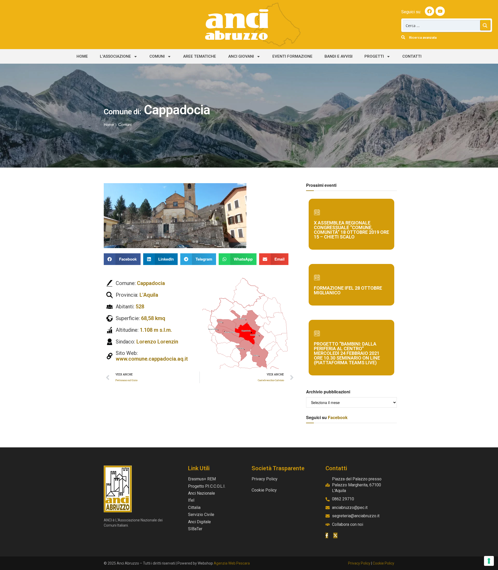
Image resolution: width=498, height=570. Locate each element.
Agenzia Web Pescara (232, 563)
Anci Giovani (241, 56)
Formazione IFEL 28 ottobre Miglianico (348, 290)
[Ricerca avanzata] (403, 37)
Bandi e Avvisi (338, 56)
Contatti (411, 56)
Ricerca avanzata (423, 37)
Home (82, 56)
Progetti (374, 56)
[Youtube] (440, 11)
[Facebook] (429, 11)
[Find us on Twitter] (335, 535)
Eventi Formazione (292, 56)
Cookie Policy (383, 563)
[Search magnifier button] (485, 25)
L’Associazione (115, 56)
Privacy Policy (359, 563)
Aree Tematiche (199, 56)
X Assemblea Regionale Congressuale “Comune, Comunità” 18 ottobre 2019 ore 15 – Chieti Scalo (351, 230)
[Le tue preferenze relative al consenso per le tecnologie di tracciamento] (489, 561)
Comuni (157, 56)
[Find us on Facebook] (327, 535)
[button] (122, 259)
